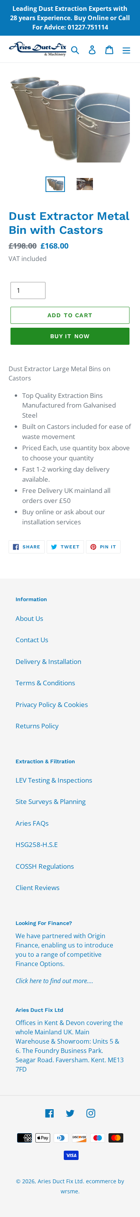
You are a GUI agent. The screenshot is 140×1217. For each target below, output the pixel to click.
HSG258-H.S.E (37, 844)
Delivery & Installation (48, 661)
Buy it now (70, 336)
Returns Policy (37, 725)
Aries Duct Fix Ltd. (61, 1181)
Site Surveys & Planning (51, 801)
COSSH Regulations (45, 866)
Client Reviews (38, 887)
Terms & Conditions (45, 682)
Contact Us (32, 639)
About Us (29, 618)
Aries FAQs (32, 823)
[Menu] (126, 49)
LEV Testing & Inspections (54, 780)
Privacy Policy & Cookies (52, 704)
